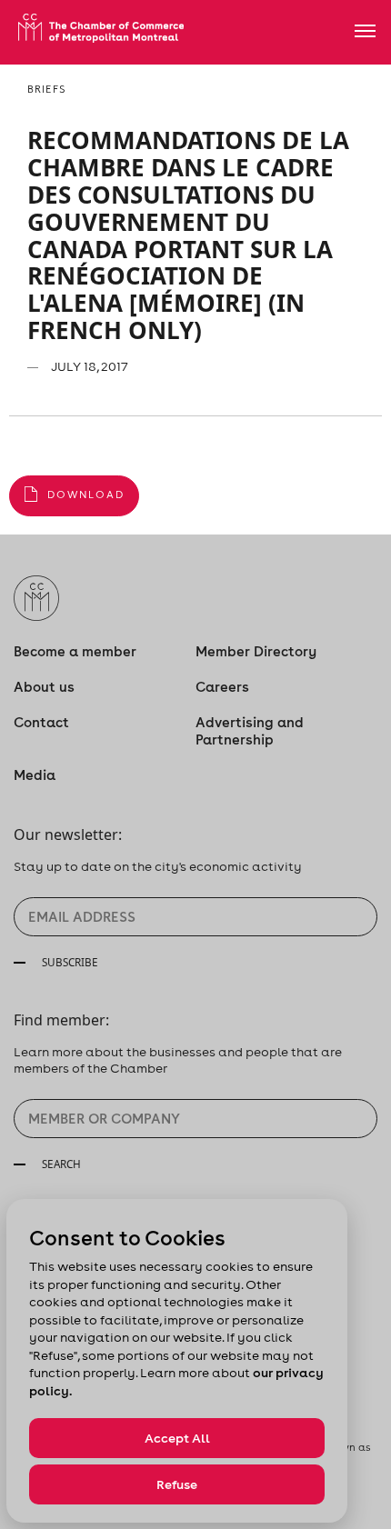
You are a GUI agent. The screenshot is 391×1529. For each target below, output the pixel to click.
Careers (222, 686)
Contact (41, 722)
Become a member (75, 651)
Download (86, 494)
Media (34, 775)
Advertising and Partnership (250, 731)
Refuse (176, 1484)
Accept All (177, 1438)
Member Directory (256, 651)
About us (44, 686)
